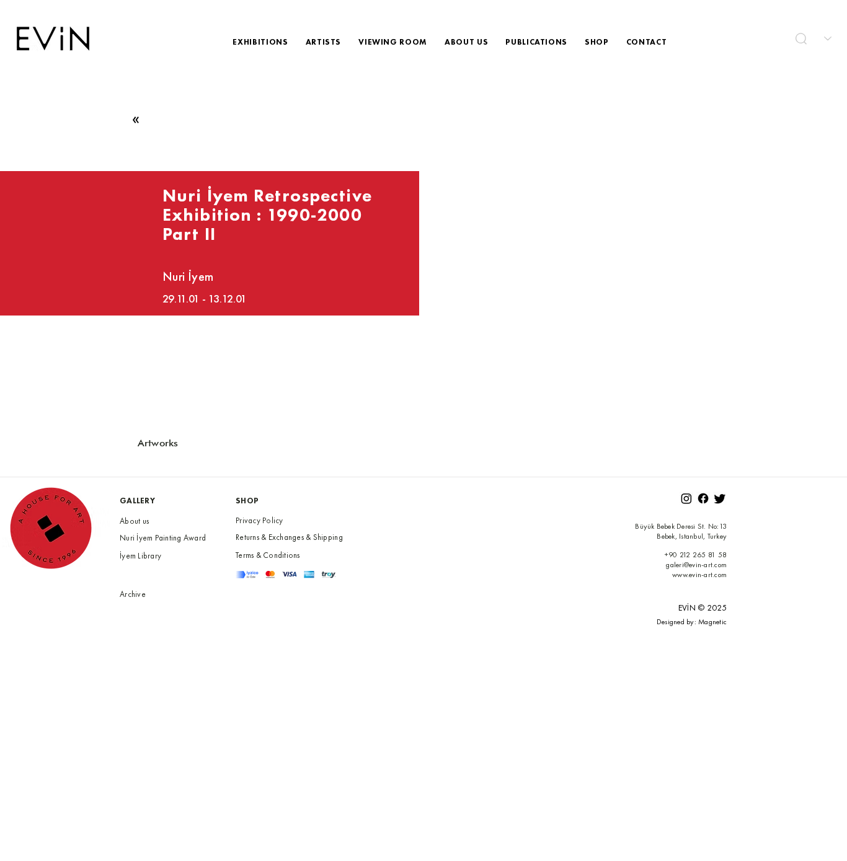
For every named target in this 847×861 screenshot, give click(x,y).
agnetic (715, 622)
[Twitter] (720, 498)
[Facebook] (703, 498)
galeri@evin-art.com (696, 565)
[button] (801, 39)
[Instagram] (686, 498)
